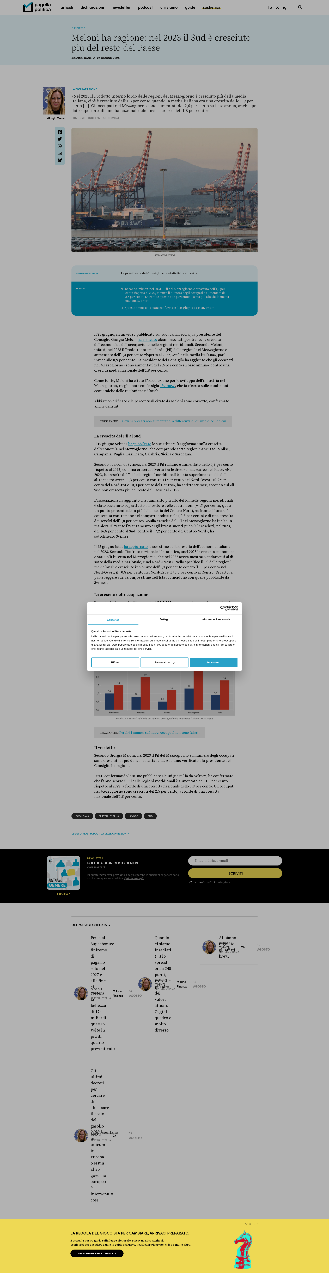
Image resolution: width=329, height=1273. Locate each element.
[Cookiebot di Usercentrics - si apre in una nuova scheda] (223, 608)
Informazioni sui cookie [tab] (216, 619)
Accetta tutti (213, 662)
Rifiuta (115, 662)
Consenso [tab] (113, 619)
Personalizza (162, 662)
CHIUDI (254, 1224)
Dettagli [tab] (164, 619)
